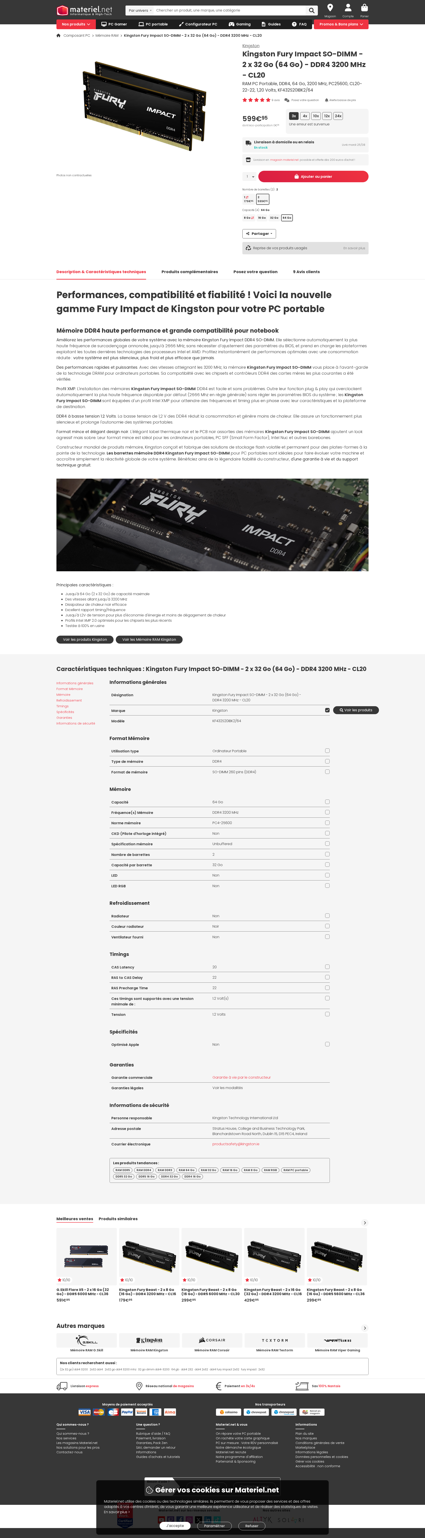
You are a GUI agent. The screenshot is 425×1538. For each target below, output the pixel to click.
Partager (260, 233)
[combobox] (140, 10)
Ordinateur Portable (229, 751)
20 (214, 967)
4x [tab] (305, 116)
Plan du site (305, 1433)
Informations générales (74, 683)
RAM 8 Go (250, 1170)
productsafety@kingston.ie (235, 1144)
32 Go (217, 864)
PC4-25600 (222, 822)
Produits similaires (118, 1219)
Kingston (250, 45)
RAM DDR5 (123, 1170)
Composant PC (77, 35)
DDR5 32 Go (124, 1176)
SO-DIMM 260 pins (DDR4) (234, 772)
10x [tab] (316, 116)
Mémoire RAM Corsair (212, 1350)
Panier (364, 16)
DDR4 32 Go (169, 1176)
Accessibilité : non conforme (318, 1466)
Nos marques (306, 1438)
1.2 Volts (219, 1014)
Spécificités (65, 712)
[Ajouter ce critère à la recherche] (326, 710)
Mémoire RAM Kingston (149, 1350)
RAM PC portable (296, 1170)
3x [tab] (294, 116)
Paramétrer (214, 1525)
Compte (348, 16)
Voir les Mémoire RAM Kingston (149, 639)
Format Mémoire (69, 689)
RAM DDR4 (144, 1170)
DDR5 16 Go (147, 1176)
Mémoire (63, 694)
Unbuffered (222, 843)
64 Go (217, 802)
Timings (62, 706)
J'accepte (175, 1525)
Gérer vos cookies (310, 1461)
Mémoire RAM (107, 35)
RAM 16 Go (230, 1170)
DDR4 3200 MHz (225, 812)
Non (215, 833)
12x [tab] (327, 116)
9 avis (276, 100)
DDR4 (217, 761)
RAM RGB (270, 1170)
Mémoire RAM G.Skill (86, 1350)
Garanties (64, 717)
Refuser (252, 1525)
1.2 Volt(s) (220, 998)
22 (214, 977)
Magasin (330, 16)
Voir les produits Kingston (85, 639)
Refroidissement (69, 700)
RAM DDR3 (165, 1170)
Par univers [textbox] (138, 10)
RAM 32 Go (208, 1170)
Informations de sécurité (75, 723)
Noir (215, 926)
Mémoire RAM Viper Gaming (337, 1350)
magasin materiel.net (284, 160)
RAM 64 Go (186, 1170)
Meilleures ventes (74, 1219)
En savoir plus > (117, 1512)
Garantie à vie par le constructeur (241, 1077)
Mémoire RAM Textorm (274, 1350)
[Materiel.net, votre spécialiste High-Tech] (84, 10)
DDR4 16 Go (192, 1176)
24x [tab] (338, 116)
